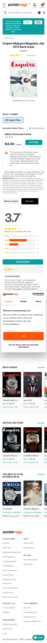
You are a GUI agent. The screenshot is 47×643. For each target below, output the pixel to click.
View (5, 407)
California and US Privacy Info (9, 581)
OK (23, 336)
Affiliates (6, 612)
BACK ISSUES (10, 367)
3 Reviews (31, 55)
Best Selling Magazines (12, 552)
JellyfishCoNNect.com (32, 621)
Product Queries (9, 608)
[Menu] (4, 4)
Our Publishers (8, 566)
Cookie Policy (8, 592)
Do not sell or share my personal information (23, 346)
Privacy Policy (8, 575)
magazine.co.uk (30, 617)
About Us (27, 608)
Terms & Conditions (10, 588)
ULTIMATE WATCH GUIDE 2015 (32, 456)
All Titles (6, 543)
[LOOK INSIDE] (23, 96)
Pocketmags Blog (9, 561)
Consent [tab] (8, 301)
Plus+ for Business (10, 570)
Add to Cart (13, 407)
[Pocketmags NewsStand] (17, 5)
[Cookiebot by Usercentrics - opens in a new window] (33, 294)
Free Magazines (9, 557)
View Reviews (23, 262)
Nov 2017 (28, 400)
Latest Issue (9, 38)
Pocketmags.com (30, 612)
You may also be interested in (13, 474)
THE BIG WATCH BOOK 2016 (11, 456)
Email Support (29, 548)
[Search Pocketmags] (5, 13)
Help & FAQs (28, 543)
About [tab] (38, 301)
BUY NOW (33, 142)
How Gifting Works (31, 560)
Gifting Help (28, 564)
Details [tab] (23, 301)
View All (40, 367)
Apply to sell (7, 629)
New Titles (7, 548)
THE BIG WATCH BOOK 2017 (11, 400)
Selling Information (10, 624)
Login (5, 633)
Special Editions (13, 422)
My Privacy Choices (10, 597)
